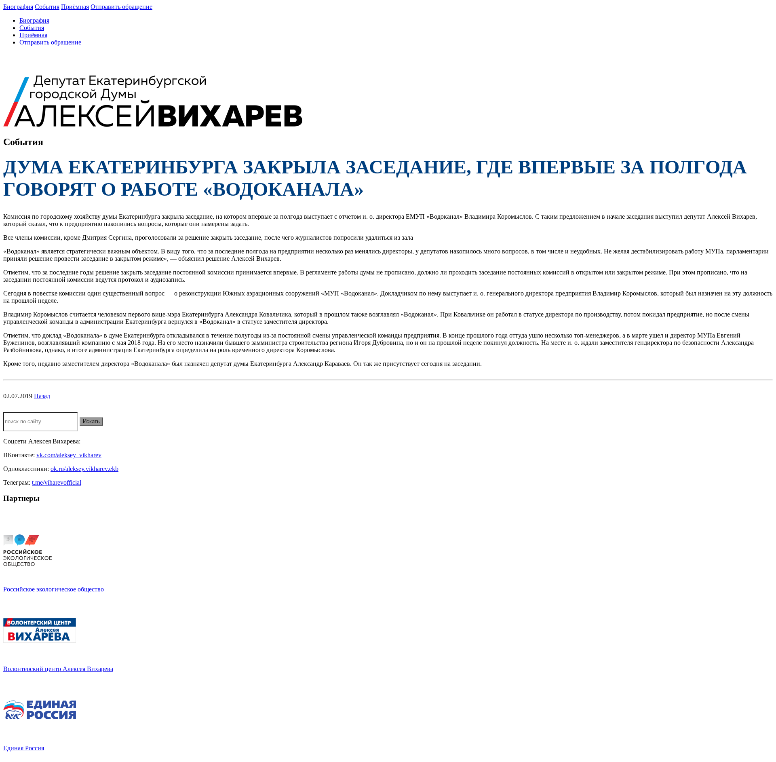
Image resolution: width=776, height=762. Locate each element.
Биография (18, 6)
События (47, 6)
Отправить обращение (121, 6)
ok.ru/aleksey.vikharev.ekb (84, 468)
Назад (42, 396)
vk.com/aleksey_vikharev (68, 455)
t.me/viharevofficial (56, 482)
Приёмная (75, 6)
